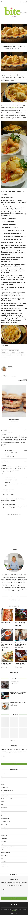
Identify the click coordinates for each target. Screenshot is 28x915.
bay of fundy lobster (13, 350)
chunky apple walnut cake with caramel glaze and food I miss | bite (13, 499)
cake (2, 778)
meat (2, 832)
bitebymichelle (9, 450)
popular (2, 844)
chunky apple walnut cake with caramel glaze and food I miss (21, 644)
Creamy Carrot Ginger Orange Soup (17, 703)
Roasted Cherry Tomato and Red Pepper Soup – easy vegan (18, 693)
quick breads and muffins (6, 849)
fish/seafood (10, 44)
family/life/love (4, 807)
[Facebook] (20, 2)
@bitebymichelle (14, 740)
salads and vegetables (5, 852)
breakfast (3, 776)
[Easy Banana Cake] (5, 685)
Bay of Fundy (14, 107)
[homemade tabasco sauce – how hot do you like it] (7, 635)
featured (3, 810)
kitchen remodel (4, 829)
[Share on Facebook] (17, 362)
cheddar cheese (5, 352)
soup (2, 858)
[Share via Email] (21, 362)
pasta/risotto (4, 838)
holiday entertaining (16, 44)
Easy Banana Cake (14, 681)
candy (2, 781)
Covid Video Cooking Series (7, 798)
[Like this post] (16, 362)
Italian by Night (4, 824)
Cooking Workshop (5, 795)
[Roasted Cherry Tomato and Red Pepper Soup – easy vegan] (5, 695)
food (3, 354)
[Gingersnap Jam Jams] (14, 401)
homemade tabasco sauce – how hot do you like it (6, 644)
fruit (2, 815)
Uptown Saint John (5, 118)
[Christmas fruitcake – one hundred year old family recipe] (21, 615)
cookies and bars (4, 793)
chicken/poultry (4, 787)
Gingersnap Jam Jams (14, 419)
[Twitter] (21, 2)
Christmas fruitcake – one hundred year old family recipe (20, 624)
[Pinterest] (24, 2)
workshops (3, 863)
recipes (13, 354)
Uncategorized (4, 861)
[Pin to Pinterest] (20, 362)
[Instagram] (23, 2)
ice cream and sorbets (5, 821)
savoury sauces (4, 855)
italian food (3, 827)
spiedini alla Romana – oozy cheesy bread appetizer (6, 665)
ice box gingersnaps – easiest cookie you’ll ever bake (20, 665)
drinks (2, 801)
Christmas (12, 352)
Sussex (23, 354)
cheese (2, 784)
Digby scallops (20, 352)
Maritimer (5, 74)
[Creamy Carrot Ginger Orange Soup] (5, 706)
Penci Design (14, 910)
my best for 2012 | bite (7, 490)
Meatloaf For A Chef (6, 622)
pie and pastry (4, 841)
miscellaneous (4, 835)
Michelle (11, 48)
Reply (25, 430)
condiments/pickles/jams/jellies (7, 790)
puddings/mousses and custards (7, 846)
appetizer (3, 773)
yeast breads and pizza (5, 866)
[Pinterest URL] (5, 722)
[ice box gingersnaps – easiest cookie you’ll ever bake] (21, 656)
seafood (18, 354)
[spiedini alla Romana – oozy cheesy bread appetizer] (7, 656)
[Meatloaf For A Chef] (7, 615)
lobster (8, 354)
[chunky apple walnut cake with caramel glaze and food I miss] (21, 635)
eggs (2, 804)
